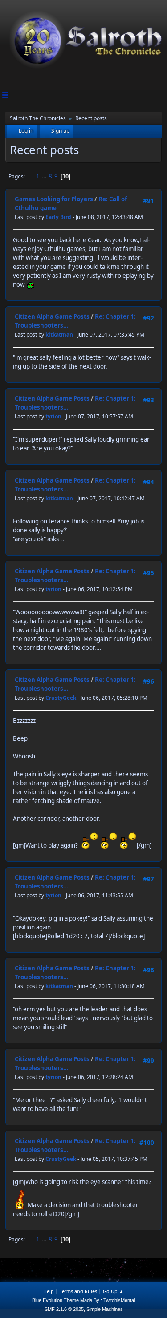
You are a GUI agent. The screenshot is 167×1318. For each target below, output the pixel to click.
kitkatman (59, 334)
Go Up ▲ (113, 1291)
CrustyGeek (60, 698)
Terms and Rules (78, 1291)
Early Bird (58, 217)
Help (48, 1291)
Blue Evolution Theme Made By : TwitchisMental (83, 1300)
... (44, 176)
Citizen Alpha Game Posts (52, 316)
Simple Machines (104, 1309)
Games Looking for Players (54, 199)
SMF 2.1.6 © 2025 (64, 1309)
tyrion (53, 416)
